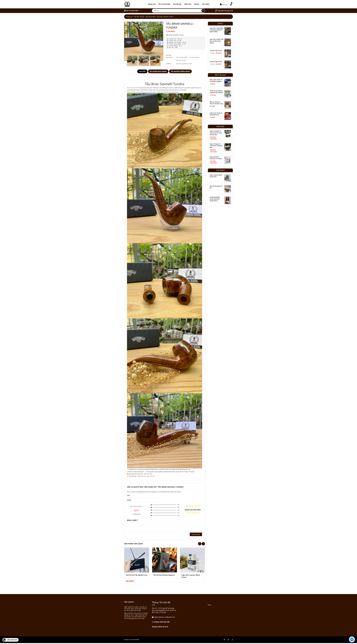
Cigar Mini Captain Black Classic (190, 576)
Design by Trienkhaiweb (131, 639)
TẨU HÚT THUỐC (139, 17)
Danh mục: (169, 57)
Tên (128, 495)
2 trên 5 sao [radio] (190, 512)
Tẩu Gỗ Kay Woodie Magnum (164, 575)
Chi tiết (142, 71)
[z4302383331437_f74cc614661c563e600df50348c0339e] (143, 41)
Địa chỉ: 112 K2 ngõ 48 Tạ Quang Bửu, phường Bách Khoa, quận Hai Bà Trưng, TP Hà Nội (164, 610)
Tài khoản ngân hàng (180, 71)
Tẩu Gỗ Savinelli (151, 17)
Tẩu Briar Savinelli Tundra (184, 64)
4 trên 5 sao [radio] (195, 512)
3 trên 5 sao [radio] (193, 512)
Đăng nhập (224, 4)
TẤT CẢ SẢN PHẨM (164, 4)
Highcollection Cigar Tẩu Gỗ (145, 476)
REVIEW (196, 4)
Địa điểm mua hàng (158, 71)
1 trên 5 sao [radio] (187, 512)
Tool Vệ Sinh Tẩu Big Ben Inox (136, 575)
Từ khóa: (168, 64)
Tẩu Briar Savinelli (132, 88)
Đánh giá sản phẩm (193, 510)
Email (129, 500)
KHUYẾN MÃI (177, 4)
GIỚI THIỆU (205, 4)
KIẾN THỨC (187, 4)
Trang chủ (152, 4)
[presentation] (199, 543)
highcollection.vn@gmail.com (164, 617)
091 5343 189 (12, 640)
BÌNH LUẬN (132, 520)
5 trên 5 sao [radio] (198, 512)
